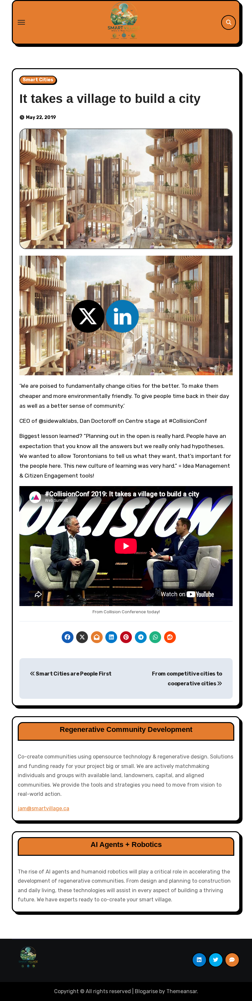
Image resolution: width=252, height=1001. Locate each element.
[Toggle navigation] (21, 22)
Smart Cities (38, 80)
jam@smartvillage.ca (43, 808)
